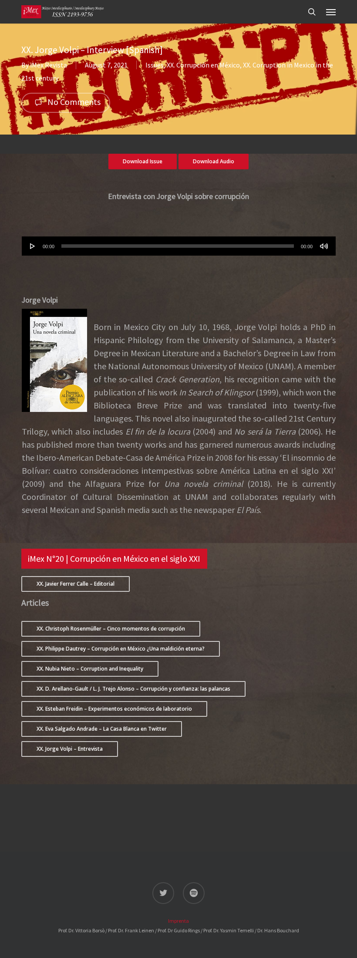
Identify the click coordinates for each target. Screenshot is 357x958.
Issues (154, 65)
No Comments (73, 101)
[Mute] (324, 246)
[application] (179, 246)
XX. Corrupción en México (203, 65)
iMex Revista (48, 65)
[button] (331, 11)
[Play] (33, 246)
